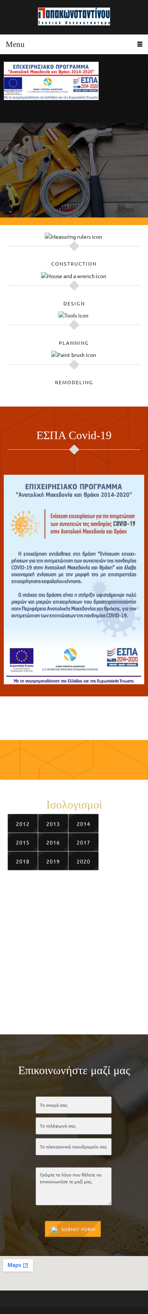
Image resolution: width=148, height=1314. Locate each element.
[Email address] (21, 111)
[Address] (32, 111)
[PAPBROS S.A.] (74, 17)
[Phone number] (9, 111)
